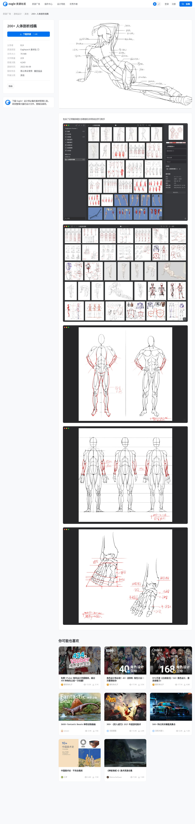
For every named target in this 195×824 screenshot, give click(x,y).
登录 (167, 4)
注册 (174, 4)
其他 (27, 13)
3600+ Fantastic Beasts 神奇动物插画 (78, 724)
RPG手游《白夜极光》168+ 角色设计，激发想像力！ (170, 679)
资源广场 (36, 4)
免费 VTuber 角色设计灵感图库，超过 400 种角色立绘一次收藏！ (78, 679)
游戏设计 (18, 13)
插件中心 (49, 4)
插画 (11, 86)
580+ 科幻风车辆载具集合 (163, 724)
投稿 (188, 4)
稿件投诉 (38, 71)
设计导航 (61, 4)
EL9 (22, 45)
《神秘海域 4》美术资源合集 (119, 770)
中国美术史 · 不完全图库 (72, 770)
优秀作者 (74, 4)
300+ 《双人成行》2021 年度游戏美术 (124, 724)
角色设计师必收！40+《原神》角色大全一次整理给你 (125, 679)
